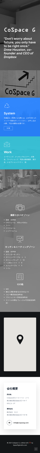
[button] (7, 107)
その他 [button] (8, 128)
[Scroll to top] (36, 449)
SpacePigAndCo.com (20, 445)
